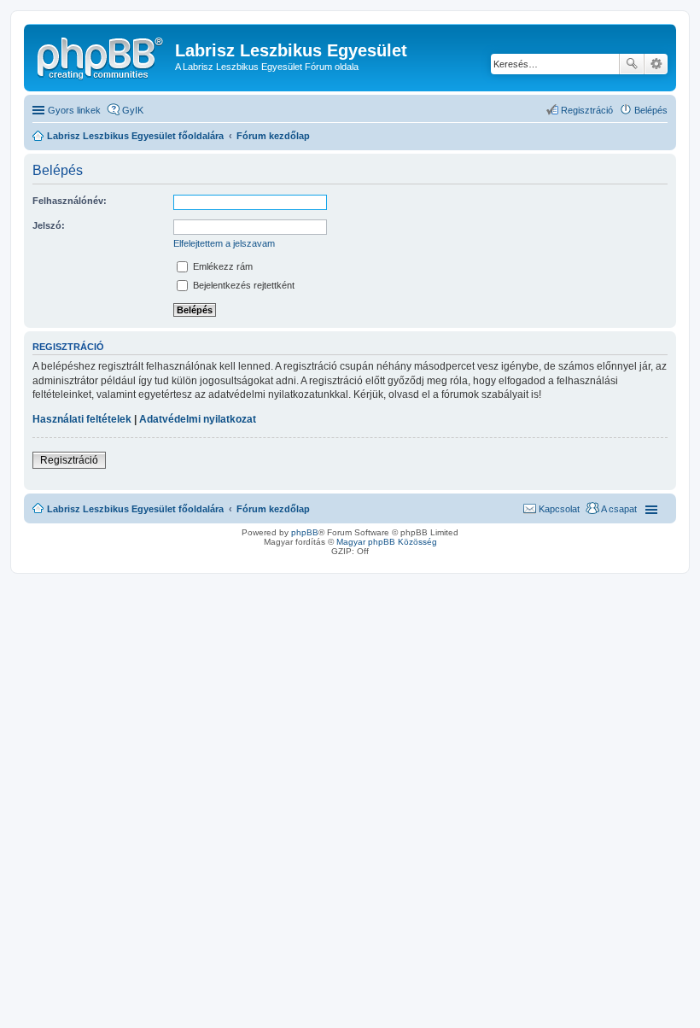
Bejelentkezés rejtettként (242, 285)
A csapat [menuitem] (619, 509)
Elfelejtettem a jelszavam (224, 243)
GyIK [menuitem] (132, 110)
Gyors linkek (74, 110)
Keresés (632, 64)
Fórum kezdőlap (273, 509)
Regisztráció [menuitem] (587, 110)
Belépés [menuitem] (651, 110)
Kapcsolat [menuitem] (559, 509)
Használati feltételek (81, 419)
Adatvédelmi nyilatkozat (197, 419)
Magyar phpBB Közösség (386, 541)
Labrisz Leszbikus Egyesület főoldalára (135, 509)
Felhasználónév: (69, 201)
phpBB (304, 532)
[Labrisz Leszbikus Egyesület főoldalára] (101, 55)
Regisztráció (69, 460)
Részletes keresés (656, 64)
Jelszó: (48, 225)
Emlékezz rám (221, 266)
